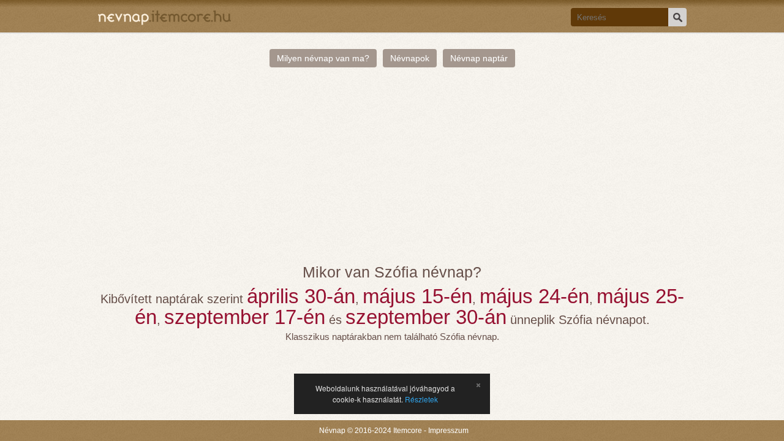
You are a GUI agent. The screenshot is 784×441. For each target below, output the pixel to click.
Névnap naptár (479, 58)
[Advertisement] (392, 171)
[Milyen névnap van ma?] (164, 16)
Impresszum (448, 430)
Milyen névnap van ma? (323, 58)
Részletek (421, 399)
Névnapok (409, 58)
